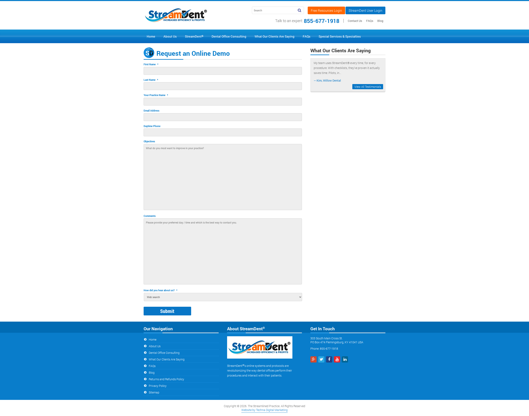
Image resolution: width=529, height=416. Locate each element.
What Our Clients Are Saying (167, 359)
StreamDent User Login (365, 10)
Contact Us (355, 21)
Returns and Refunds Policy (166, 379)
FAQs (369, 21)
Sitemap (154, 392)
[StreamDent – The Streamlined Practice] (176, 24)
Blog (380, 21)
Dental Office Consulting (164, 353)
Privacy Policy (158, 386)
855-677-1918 (321, 20)
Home (152, 339)
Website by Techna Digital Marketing (264, 410)
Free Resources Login (326, 10)
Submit (167, 311)
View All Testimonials (367, 87)
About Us (155, 346)
